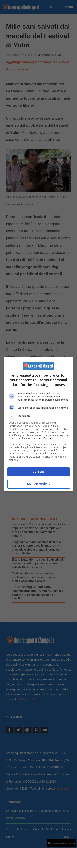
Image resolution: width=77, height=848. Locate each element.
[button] (38, 416)
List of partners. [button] (47, 438)
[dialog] (38, 424)
